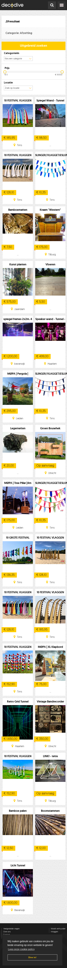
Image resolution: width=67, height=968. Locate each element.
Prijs (7, 68)
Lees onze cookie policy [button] (21, 949)
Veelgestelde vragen (11, 929)
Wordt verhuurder (58, 929)
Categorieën (11, 53)
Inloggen (54, 932)
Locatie (8, 83)
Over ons (7, 932)
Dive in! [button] (32, 957)
